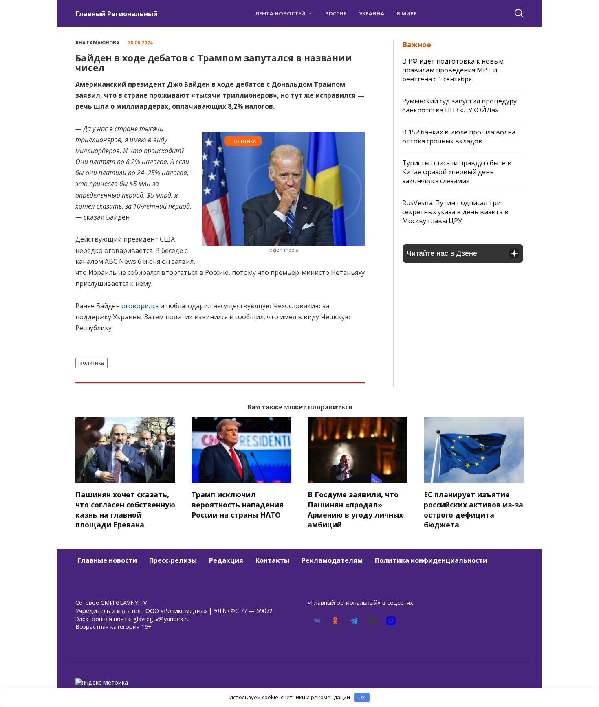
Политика (243, 141)
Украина (371, 13)
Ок (361, 697)
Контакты (272, 560)
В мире (406, 13)
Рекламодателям (332, 560)
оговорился (140, 305)
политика (91, 363)
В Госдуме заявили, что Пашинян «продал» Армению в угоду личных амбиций (355, 509)
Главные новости (107, 560)
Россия (336, 13)
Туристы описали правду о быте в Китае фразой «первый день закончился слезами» (456, 171)
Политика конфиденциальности (431, 560)
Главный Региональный (116, 13)
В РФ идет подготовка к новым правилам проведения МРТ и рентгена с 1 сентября (453, 70)
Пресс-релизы (173, 560)
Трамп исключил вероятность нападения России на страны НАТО (238, 504)
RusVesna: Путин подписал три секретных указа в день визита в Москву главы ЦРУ (455, 211)
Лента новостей (280, 13)
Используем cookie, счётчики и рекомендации (289, 697)
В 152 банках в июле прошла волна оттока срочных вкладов (458, 136)
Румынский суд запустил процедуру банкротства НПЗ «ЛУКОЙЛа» (459, 105)
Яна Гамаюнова (97, 43)
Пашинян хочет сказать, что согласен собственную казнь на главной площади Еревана (125, 509)
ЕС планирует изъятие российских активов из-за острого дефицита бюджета (473, 509)
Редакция (226, 560)
